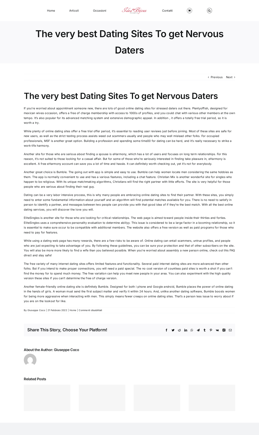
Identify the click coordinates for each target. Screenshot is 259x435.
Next (229, 77)
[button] (178, 10)
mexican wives (34, 113)
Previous (217, 77)
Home (73, 310)
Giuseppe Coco (36, 310)
